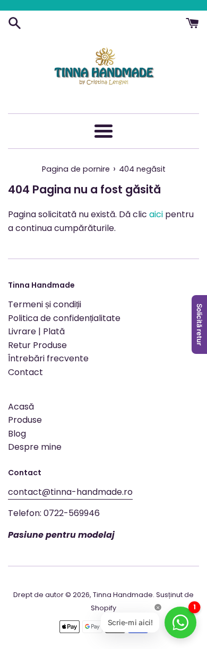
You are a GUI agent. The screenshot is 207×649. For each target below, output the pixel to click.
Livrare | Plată (36, 331)
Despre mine (35, 447)
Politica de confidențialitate (64, 318)
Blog (17, 434)
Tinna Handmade (123, 594)
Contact (25, 372)
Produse (25, 420)
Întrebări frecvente (48, 358)
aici (156, 214)
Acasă (21, 407)
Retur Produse (37, 345)
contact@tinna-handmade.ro (70, 492)
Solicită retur (199, 324)
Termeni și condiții (44, 304)
